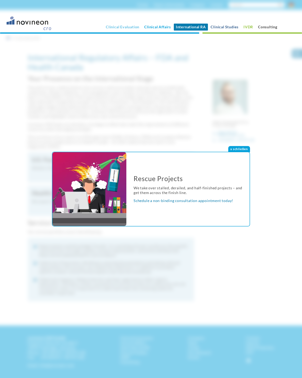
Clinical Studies (225, 27)
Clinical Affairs (157, 27)
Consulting (267, 27)
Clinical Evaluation (122, 27)
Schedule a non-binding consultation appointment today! (183, 200)
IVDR (248, 27)
